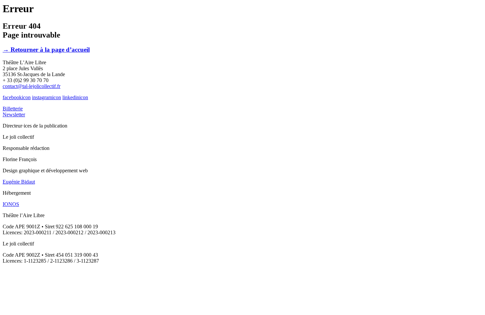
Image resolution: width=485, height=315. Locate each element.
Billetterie (13, 108)
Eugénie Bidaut (19, 182)
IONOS (11, 204)
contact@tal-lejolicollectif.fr (31, 86)
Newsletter (14, 114)
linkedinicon (75, 97)
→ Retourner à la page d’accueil (46, 49)
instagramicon (46, 97)
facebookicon (17, 97)
